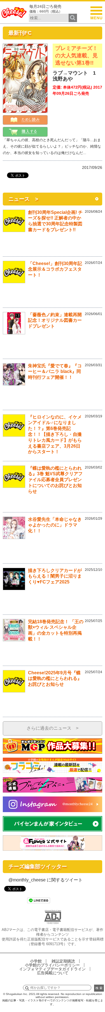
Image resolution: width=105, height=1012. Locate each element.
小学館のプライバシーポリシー (52, 965)
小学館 (36, 961)
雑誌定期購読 (63, 961)
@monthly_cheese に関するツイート (45, 880)
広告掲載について (52, 973)
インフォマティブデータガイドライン (52, 969)
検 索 (98, 988)
